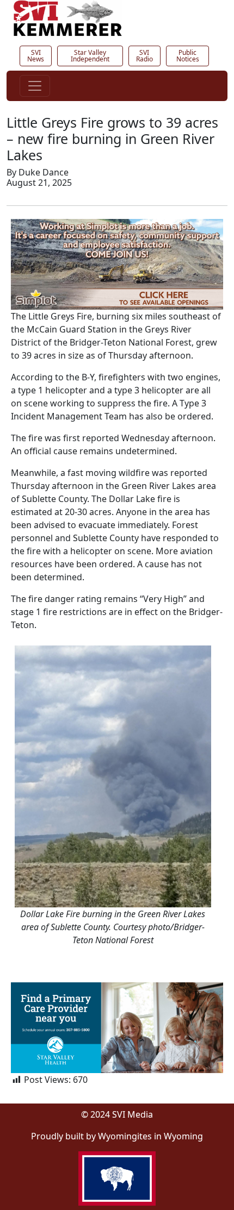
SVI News (35, 56)
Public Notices (187, 56)
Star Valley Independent (90, 56)
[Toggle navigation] (35, 86)
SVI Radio (144, 56)
